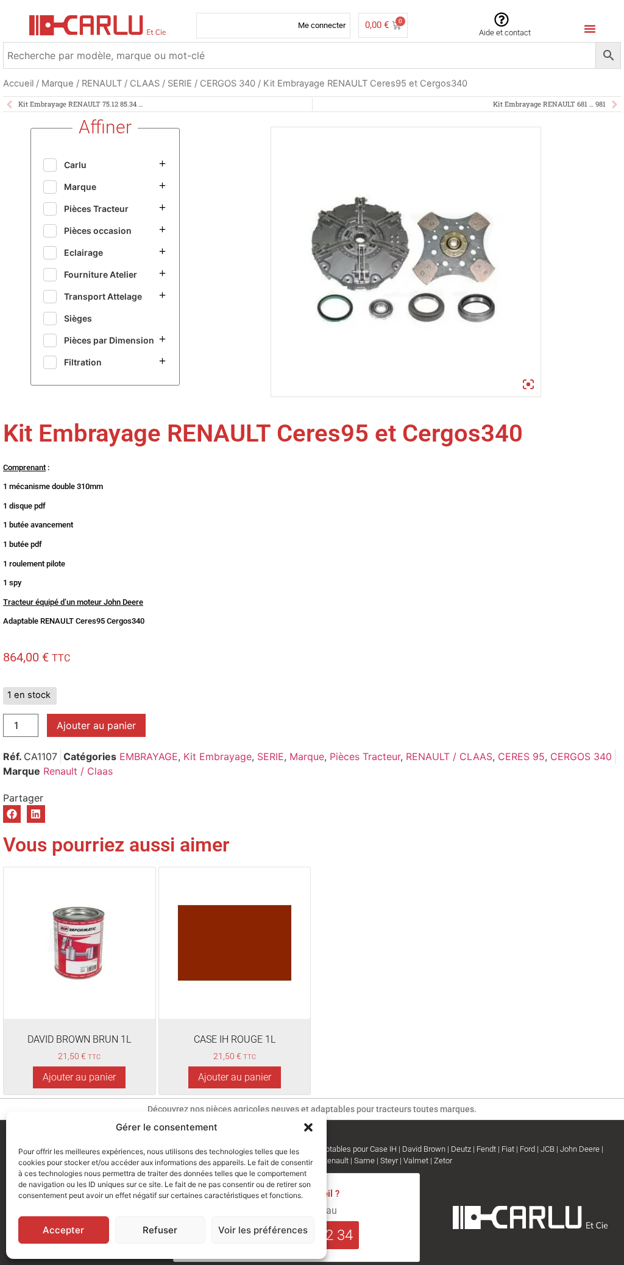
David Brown (423, 1149)
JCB (548, 1149)
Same (364, 1160)
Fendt (486, 1149)
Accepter (63, 1230)
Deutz (461, 1149)
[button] (308, 1127)
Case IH (383, 1149)
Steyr (389, 1160)
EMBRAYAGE (148, 756)
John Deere (580, 1149)
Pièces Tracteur (365, 756)
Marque (57, 83)
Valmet (415, 1160)
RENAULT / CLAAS (121, 83)
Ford (527, 1149)
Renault (335, 1160)
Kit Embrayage (217, 756)
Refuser (160, 1230)
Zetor (443, 1160)
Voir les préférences (263, 1230)
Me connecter (322, 25)
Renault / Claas (78, 771)
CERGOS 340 (227, 83)
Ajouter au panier (96, 725)
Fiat (508, 1149)
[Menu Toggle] (590, 29)
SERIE (180, 83)
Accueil (18, 83)
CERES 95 (521, 756)
